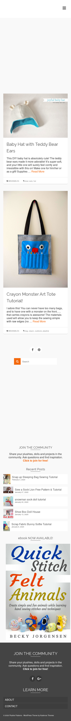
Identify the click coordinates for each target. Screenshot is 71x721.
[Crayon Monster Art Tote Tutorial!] (35, 239)
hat (35, 181)
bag (26, 331)
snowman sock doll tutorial (30, 499)
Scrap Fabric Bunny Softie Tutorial (32, 524)
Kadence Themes (47, 715)
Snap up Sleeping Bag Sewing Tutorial (35, 477)
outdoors (38, 331)
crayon (31, 331)
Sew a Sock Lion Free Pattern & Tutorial (38, 489)
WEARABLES (14, 181)
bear (26, 181)
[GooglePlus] (39, 679)
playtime (46, 331)
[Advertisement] (35, 53)
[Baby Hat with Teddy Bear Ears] (35, 115)
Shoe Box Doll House (27, 511)
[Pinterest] (39, 350)
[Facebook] (33, 350)
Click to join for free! (35, 460)
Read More (37, 171)
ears (31, 181)
